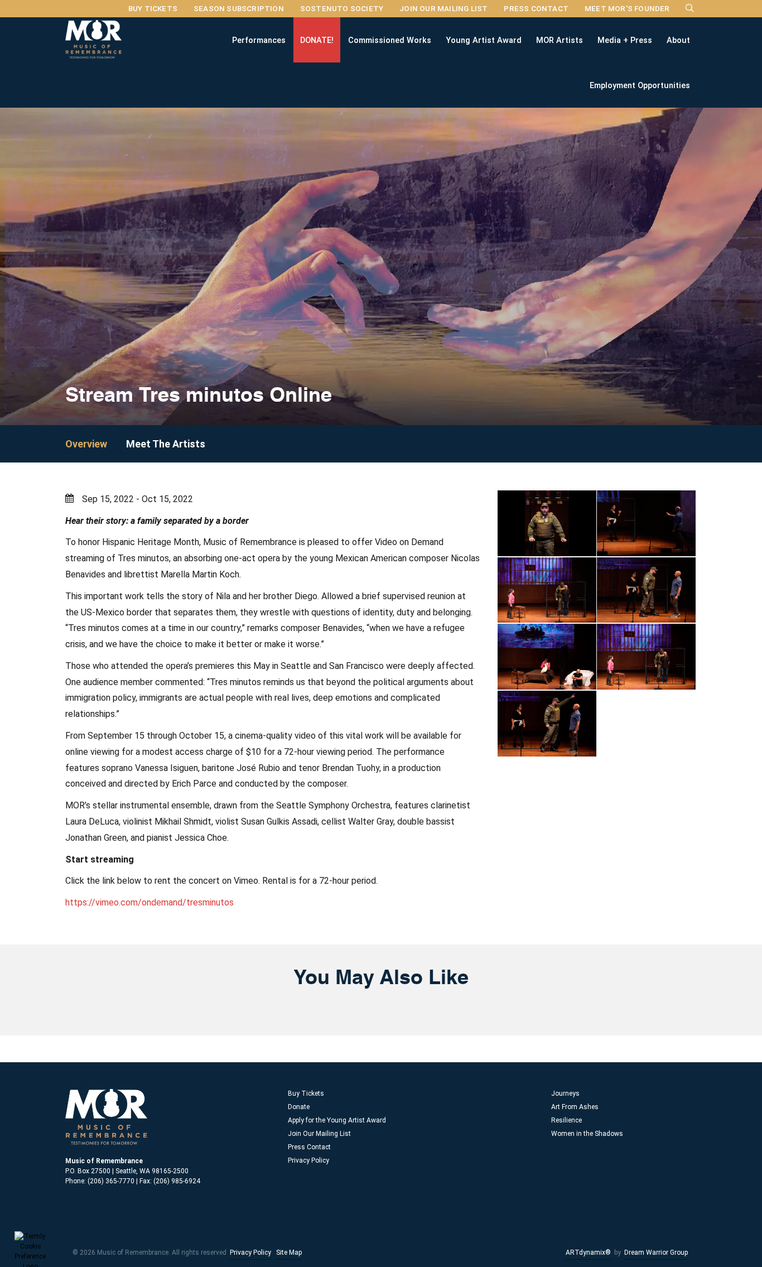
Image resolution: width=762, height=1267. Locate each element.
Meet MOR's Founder (627, 8)
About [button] (678, 40)
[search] (690, 8)
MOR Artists (559, 40)
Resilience (566, 1120)
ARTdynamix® (588, 1252)
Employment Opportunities (640, 85)
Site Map (289, 1252)
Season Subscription (239, 8)
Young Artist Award (484, 40)
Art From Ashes (575, 1107)
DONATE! (317, 40)
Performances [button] (259, 40)
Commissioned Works (389, 40)
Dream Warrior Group (656, 1252)
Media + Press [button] (624, 40)
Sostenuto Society (341, 8)
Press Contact (536, 8)
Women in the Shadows (587, 1134)
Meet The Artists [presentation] (165, 444)
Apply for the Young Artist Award (337, 1120)
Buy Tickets (152, 8)
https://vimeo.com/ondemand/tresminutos (149, 902)
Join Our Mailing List (443, 8)
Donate (299, 1107)
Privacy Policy (308, 1160)
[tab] (94, 443)
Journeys (565, 1093)
